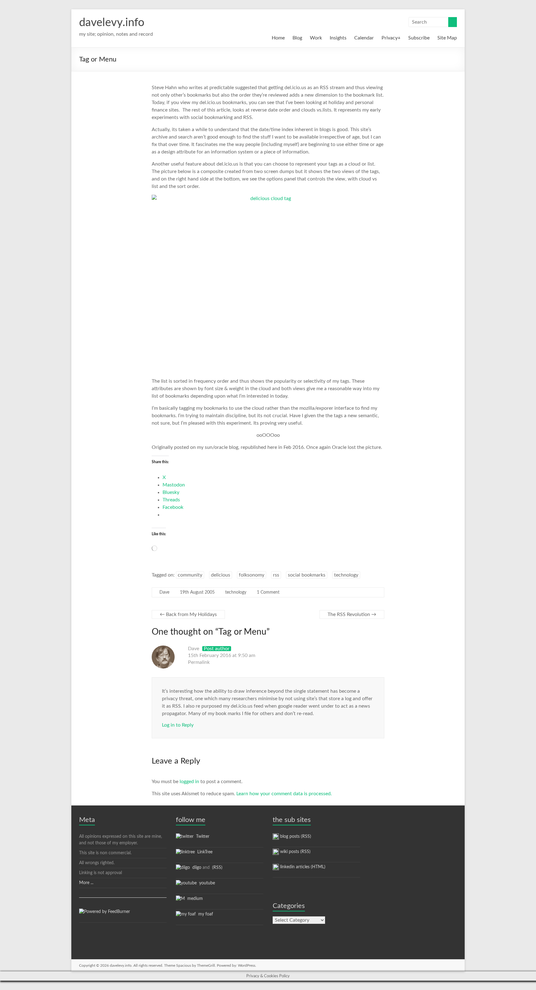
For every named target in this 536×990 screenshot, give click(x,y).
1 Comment (268, 592)
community (190, 575)
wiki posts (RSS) (294, 852)
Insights (338, 37)
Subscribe (419, 37)
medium (194, 898)
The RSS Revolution (352, 614)
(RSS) (216, 867)
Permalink (199, 662)
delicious (220, 575)
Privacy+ (391, 37)
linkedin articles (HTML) (302, 867)
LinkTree (203, 852)
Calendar (364, 37)
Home (278, 37)
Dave (164, 592)
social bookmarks (306, 575)
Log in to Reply (178, 725)
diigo (195, 867)
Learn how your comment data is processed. (284, 793)
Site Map (447, 37)
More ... (86, 883)
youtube (206, 883)
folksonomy (251, 575)
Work (316, 37)
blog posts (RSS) (295, 836)
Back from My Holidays (188, 614)
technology (346, 575)
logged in (189, 781)
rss (276, 575)
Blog (297, 37)
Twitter (201, 836)
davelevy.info (111, 22)
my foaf (204, 914)
